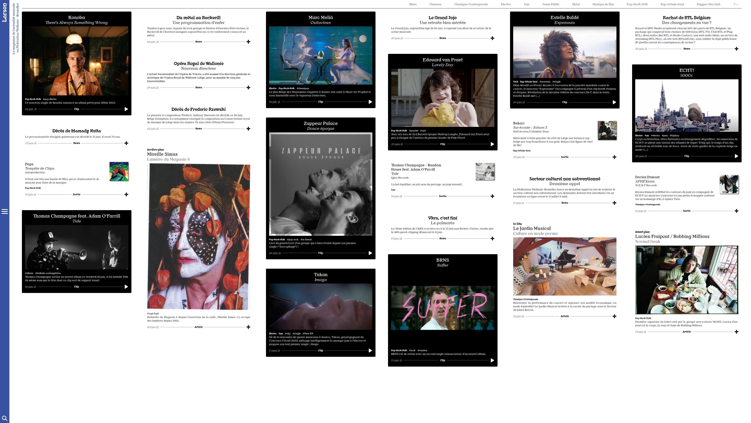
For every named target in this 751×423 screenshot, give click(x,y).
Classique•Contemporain (385, 4)
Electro (420, 4)
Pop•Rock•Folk (551, 4)
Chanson (350, 4)
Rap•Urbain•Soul (586, 4)
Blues (327, 4)
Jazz (441, 4)
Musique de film (517, 4)
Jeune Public (464, 4)
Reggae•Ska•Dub (623, 4)
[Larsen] (5, 12)
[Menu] (5, 211)
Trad (651, 4)
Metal (490, 4)
